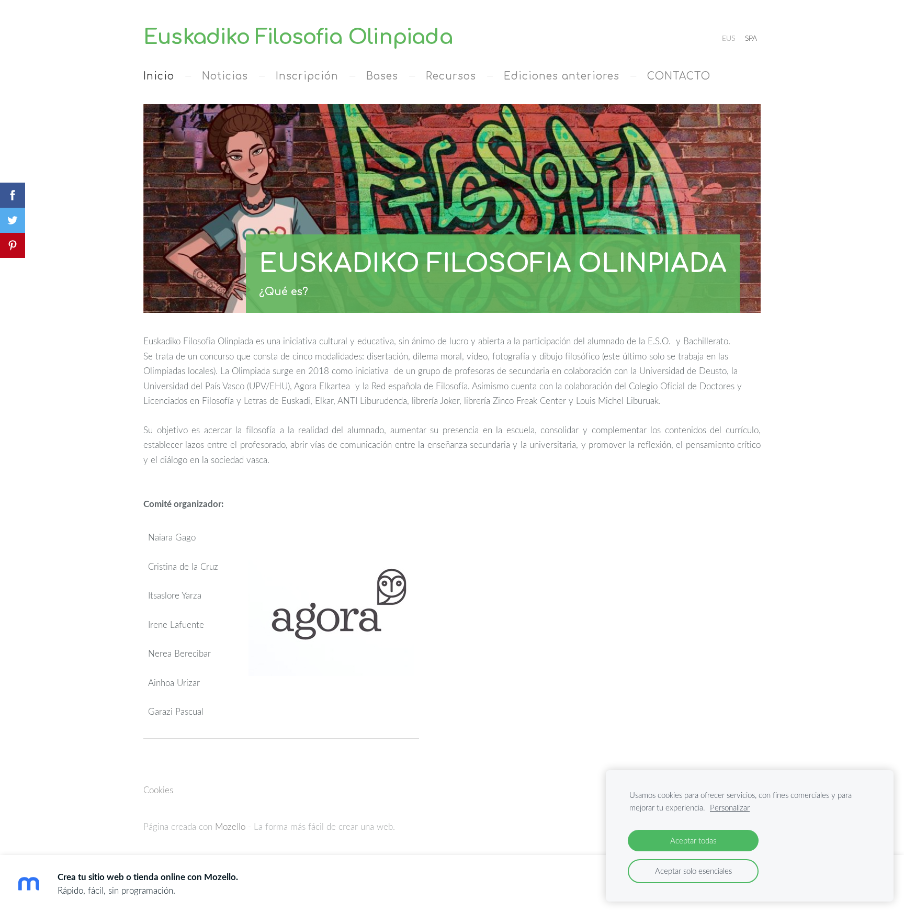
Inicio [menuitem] (158, 76)
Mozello (230, 826)
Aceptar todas (693, 840)
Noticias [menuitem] (225, 76)
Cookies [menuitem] (158, 790)
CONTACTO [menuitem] (678, 76)
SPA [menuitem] (751, 38)
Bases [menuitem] (382, 76)
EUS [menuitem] (728, 38)
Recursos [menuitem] (451, 76)
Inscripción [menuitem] (307, 76)
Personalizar (730, 807)
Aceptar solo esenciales (693, 870)
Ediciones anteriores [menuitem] (561, 76)
